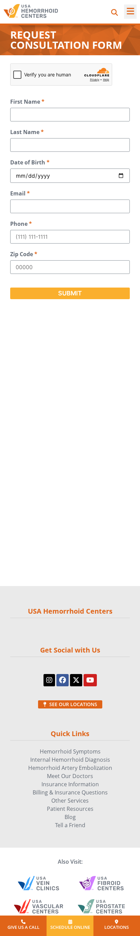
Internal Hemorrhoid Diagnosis (70, 759)
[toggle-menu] (130, 11)
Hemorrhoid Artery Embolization (70, 768)
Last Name (27, 132)
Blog (70, 817)
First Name (27, 101)
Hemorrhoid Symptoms (70, 751)
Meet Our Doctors (70, 776)
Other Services (70, 800)
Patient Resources (70, 809)
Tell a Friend (70, 825)
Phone (21, 223)
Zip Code (23, 254)
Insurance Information (70, 784)
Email (20, 193)
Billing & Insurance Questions (70, 792)
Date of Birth (30, 162)
